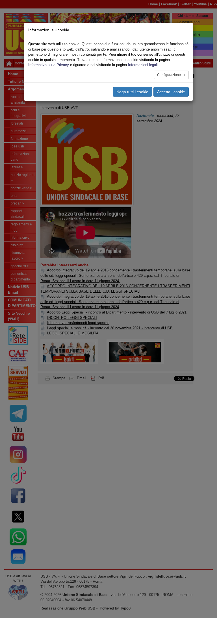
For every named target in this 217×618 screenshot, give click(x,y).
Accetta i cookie (171, 92)
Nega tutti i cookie (132, 92)
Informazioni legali (143, 65)
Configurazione (169, 75)
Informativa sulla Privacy (48, 65)
